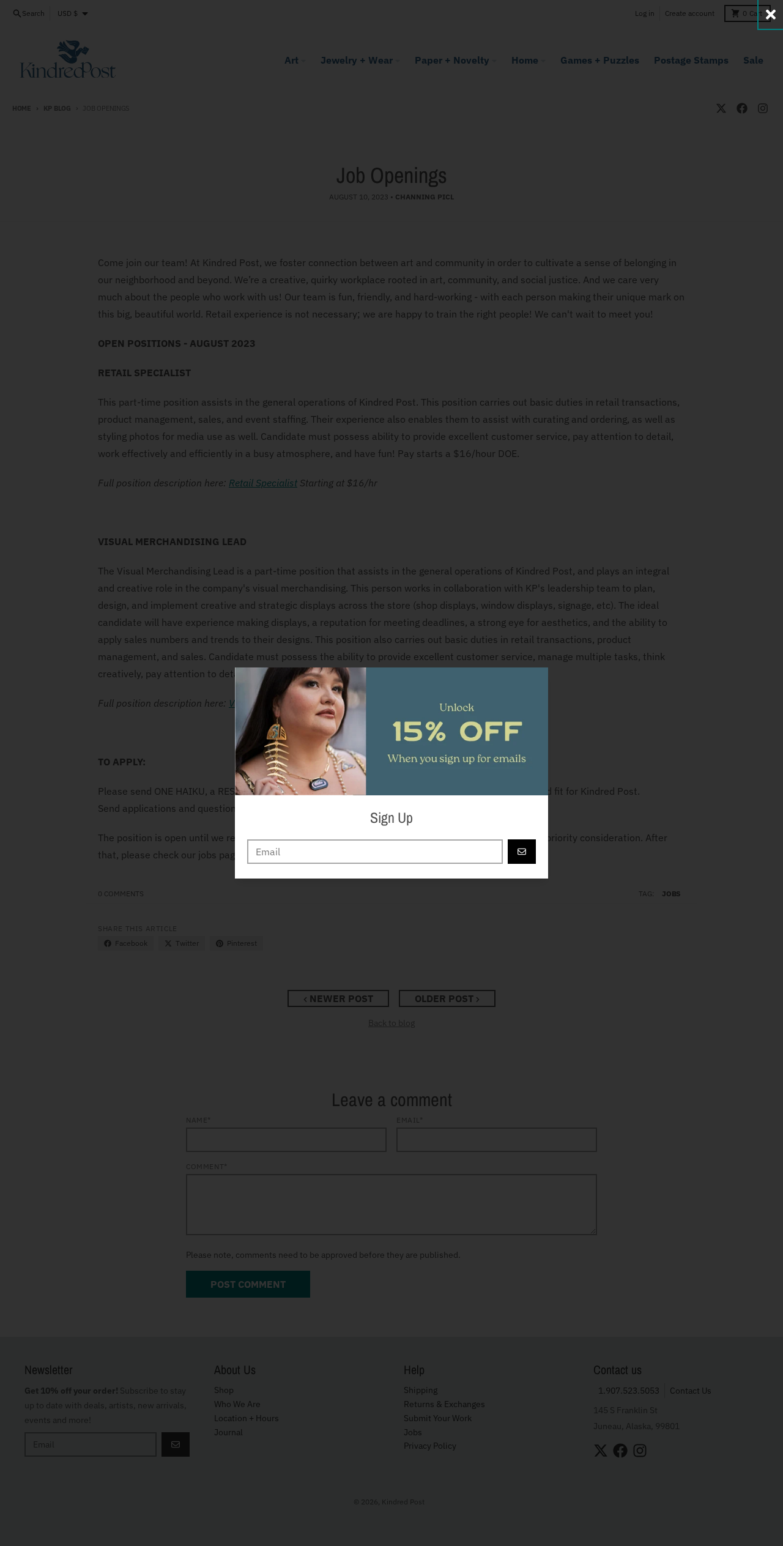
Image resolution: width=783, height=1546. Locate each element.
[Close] (771, 14)
